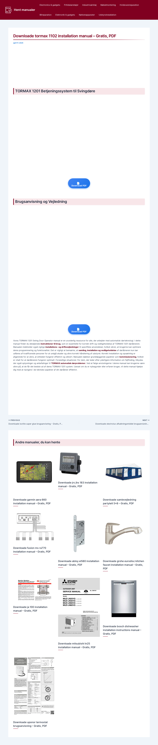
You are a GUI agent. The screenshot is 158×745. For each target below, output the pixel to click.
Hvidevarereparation (129, 5)
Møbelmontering (108, 5)
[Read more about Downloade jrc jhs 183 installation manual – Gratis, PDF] (70, 463)
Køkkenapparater (87, 15)
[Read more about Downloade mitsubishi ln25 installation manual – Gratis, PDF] (79, 607)
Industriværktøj (89, 5)
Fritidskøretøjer (71, 5)
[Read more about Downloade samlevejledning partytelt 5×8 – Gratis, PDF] (124, 472)
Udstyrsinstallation (107, 15)
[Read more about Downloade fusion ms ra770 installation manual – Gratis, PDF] (34, 527)
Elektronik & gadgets (65, 15)
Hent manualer (24, 10)
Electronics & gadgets (50, 5)
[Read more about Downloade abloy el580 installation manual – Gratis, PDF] (79, 533)
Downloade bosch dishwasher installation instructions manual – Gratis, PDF (122, 630)
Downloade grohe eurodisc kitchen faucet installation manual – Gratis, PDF (123, 565)
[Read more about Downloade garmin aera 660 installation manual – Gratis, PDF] (34, 472)
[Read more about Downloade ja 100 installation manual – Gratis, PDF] (34, 589)
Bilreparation (45, 15)
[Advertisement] (79, 65)
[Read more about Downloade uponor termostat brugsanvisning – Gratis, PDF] (34, 686)
